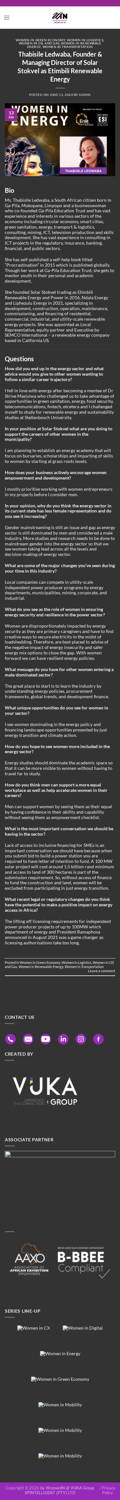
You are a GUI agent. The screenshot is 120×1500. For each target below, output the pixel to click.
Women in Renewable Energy (41, 967)
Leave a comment (101, 971)
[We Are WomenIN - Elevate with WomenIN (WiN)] (60, 17)
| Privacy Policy (108, 1490)
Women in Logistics (85, 40)
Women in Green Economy (40, 40)
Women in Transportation (68, 47)
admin (85, 95)
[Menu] (6, 17)
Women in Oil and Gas (39, 43)
